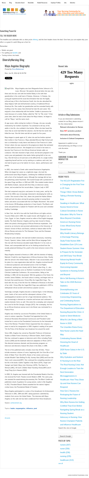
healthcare (67, 460)
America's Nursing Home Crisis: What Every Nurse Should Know (70, 225)
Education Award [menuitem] (19, 3)
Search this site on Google (67, 428)
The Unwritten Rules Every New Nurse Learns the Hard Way (71, 331)
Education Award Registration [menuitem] (65, 25)
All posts (7, 418)
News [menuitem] (32, 25)
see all (60, 463)
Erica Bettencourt (18, 69)
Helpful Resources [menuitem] (42, 3)
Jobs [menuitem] (65, 3)
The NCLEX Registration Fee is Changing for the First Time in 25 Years (72, 184)
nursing (65, 456)
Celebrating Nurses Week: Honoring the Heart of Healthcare (71, 342)
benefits (15, 53)
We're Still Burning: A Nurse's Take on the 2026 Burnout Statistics (72, 282)
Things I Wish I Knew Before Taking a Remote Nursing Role (71, 195)
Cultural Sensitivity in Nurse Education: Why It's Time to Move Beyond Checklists (71, 214)
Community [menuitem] (39, 25)
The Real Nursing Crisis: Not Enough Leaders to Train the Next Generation (72, 368)
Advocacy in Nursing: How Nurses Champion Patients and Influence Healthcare (71, 421)
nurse (65, 449)
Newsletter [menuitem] (31, 3)
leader (12, 408)
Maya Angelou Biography (17, 66)
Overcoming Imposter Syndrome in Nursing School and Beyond (72, 271)
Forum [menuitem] (46, 25)
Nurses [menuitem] (4, 3)
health (65, 452)
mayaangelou (20, 408)
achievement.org (16, 403)
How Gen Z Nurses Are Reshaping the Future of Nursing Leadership (70, 394)
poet (35, 408)
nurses (65, 445)
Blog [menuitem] (10, 3)
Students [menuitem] (11, 25)
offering (35, 39)
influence (29, 408)
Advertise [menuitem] (72, 3)
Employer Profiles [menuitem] (56, 3)
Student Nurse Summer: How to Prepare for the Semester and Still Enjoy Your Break (72, 252)
